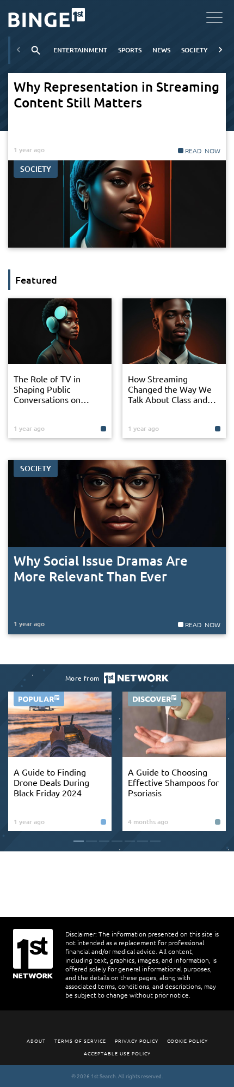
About (36, 1040)
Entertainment (80, 50)
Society (194, 50)
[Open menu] (214, 19)
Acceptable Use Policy (117, 1053)
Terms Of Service (80, 1040)
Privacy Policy (136, 1040)
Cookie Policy (187, 1040)
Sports (129, 50)
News (161, 50)
